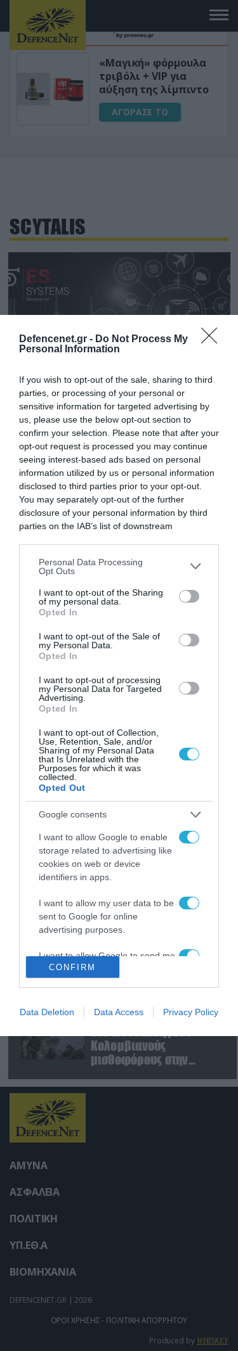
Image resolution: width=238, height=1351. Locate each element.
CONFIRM (72, 967)
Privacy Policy (190, 1012)
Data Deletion (47, 1012)
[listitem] (119, 566)
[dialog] (119, 676)
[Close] (213, 340)
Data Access (118, 1012)
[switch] (189, 596)
